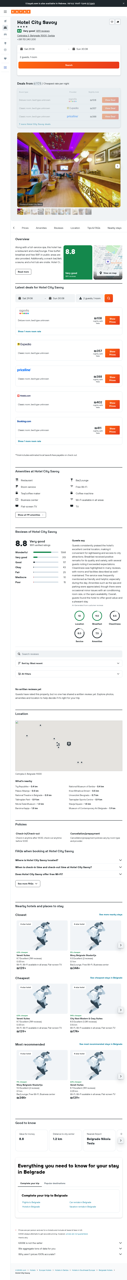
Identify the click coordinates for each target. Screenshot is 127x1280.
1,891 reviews (43, 30)
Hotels (32, 1270)
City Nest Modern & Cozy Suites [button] (86, 1018)
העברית (91, 3)
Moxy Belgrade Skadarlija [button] (83, 955)
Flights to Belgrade (31, 1202)
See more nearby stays (110, 914)
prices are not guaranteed (77, 1234)
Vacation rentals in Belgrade (83, 1206)
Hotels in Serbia (61, 1270)
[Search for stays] (5, 28)
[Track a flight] (5, 50)
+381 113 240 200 (26, 39)
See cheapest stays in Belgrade (106, 977)
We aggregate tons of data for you (36, 1248)
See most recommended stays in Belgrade (100, 1044)
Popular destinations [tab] (54, 1183)
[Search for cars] (5, 34)
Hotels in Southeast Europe (83, 1270)
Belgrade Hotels (105, 1270)
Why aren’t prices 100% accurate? (36, 1254)
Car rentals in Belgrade (80, 1202)
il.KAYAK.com (20, 1270)
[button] (123, 3)
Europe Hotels (45, 1270)
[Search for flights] (5, 21)
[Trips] (5, 58)
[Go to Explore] (5, 43)
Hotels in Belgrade (31, 1206)
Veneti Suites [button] (23, 955)
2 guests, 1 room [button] (28, 57)
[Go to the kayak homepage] (21, 12)
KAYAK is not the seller (30, 1242)
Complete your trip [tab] (29, 1183)
